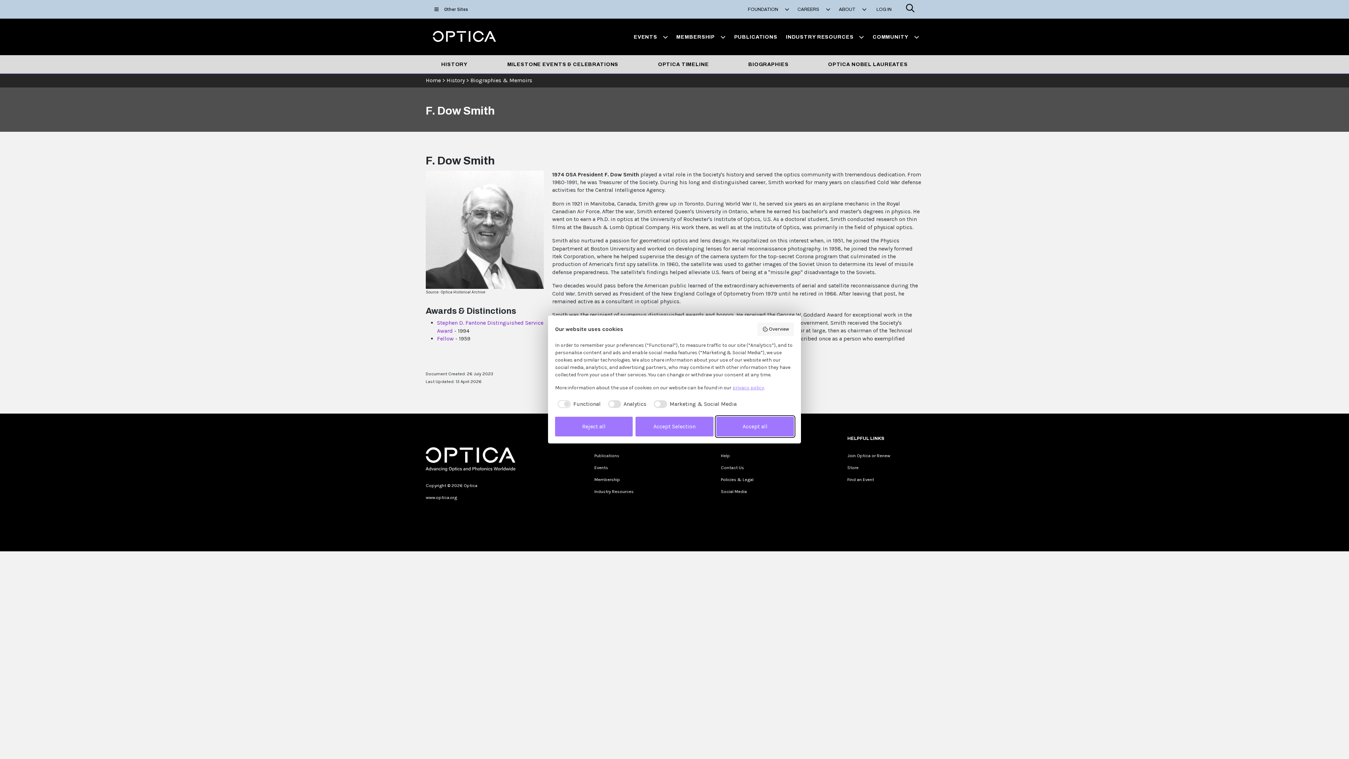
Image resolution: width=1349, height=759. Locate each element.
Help (725, 455)
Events (601, 467)
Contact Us (732, 467)
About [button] (847, 9)
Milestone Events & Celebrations (563, 64)
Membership (607, 479)
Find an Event (860, 479)
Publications (755, 37)
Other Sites (456, 9)
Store (853, 467)
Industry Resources (614, 491)
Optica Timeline (683, 64)
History (454, 64)
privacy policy (748, 388)
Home (433, 80)
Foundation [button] (763, 9)
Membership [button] (695, 37)
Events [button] (645, 37)
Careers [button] (808, 9)
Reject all (594, 426)
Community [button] (890, 37)
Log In (884, 9)
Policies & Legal (737, 479)
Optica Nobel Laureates (868, 64)
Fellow (445, 338)
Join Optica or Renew (868, 455)
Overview (779, 329)
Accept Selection (674, 426)
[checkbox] (578, 404)
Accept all (755, 426)
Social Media (734, 491)
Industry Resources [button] (820, 37)
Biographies (768, 64)
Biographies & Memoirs (501, 80)
